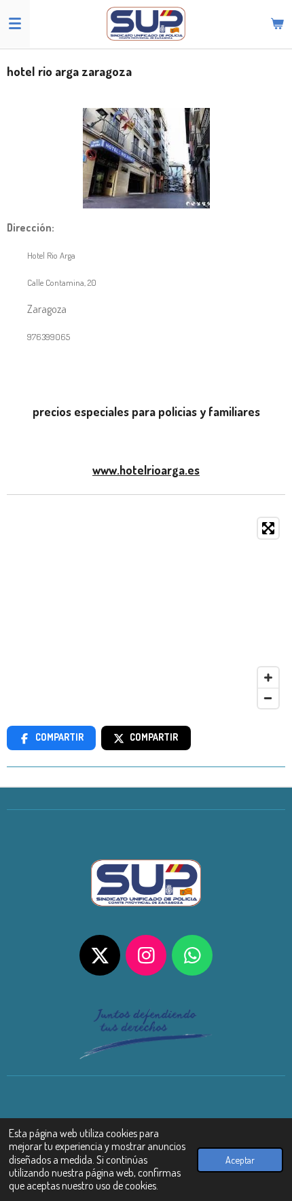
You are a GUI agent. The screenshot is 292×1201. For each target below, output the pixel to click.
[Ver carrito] (277, 24)
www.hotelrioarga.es (146, 469)
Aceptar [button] (240, 1159)
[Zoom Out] (268, 698)
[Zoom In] (268, 677)
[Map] (146, 613)
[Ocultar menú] (15, 24)
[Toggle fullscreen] (268, 528)
